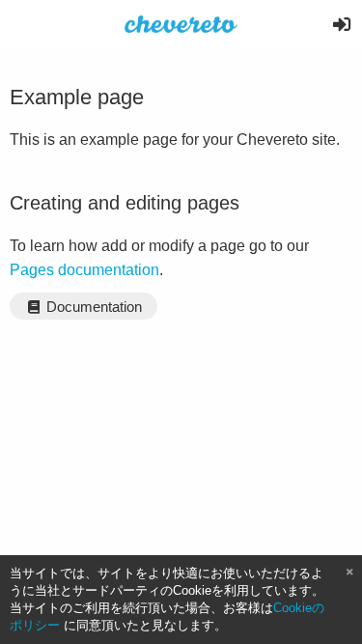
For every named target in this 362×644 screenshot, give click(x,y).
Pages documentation (84, 270)
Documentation (92, 307)
